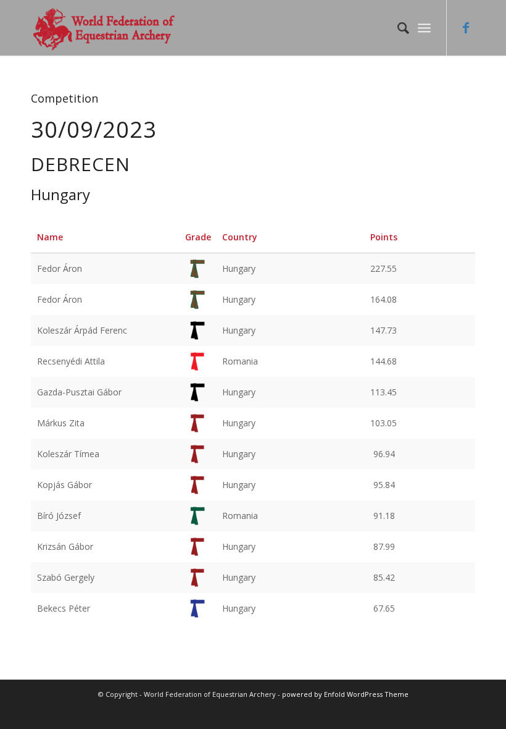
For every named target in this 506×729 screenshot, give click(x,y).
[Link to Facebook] (466, 28)
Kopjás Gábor (64, 485)
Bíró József (59, 515)
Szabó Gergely (65, 577)
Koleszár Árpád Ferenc (82, 330)
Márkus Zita (61, 423)
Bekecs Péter (63, 608)
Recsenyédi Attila (71, 361)
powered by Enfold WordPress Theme (345, 694)
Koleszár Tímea (68, 454)
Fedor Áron (59, 268)
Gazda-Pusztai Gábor (79, 392)
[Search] (397, 28)
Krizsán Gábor (65, 546)
